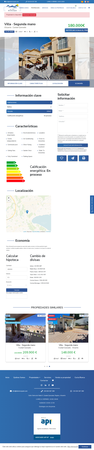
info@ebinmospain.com (12, 1)
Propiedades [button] (34, 377)
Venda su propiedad (63, 377)
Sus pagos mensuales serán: (14, 293)
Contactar (44, 380)
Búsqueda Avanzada (29, 15)
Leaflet (24, 231)
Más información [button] (72, 446)
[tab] (15, 83)
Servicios (47, 377)
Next (91, 58)
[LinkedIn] (45, 385)
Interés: (8, 274)
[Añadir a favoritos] (61, 158)
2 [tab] (47, 366)
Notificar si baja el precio (77, 30)
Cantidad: (9, 265)
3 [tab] (49, 366)
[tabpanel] (68, 338)
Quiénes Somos (19, 377)
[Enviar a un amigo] (72, 158)
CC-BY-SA (48, 231)
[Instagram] (41, 385)
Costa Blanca (80, 377)
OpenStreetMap (36, 231)
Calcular (16, 290)
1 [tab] (44, 366)
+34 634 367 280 (32, 1)
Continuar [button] (85, 446)
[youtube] (53, 385)
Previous (2, 58)
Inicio (7, 377)
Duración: (9, 282)
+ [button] (8, 198)
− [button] (8, 200)
